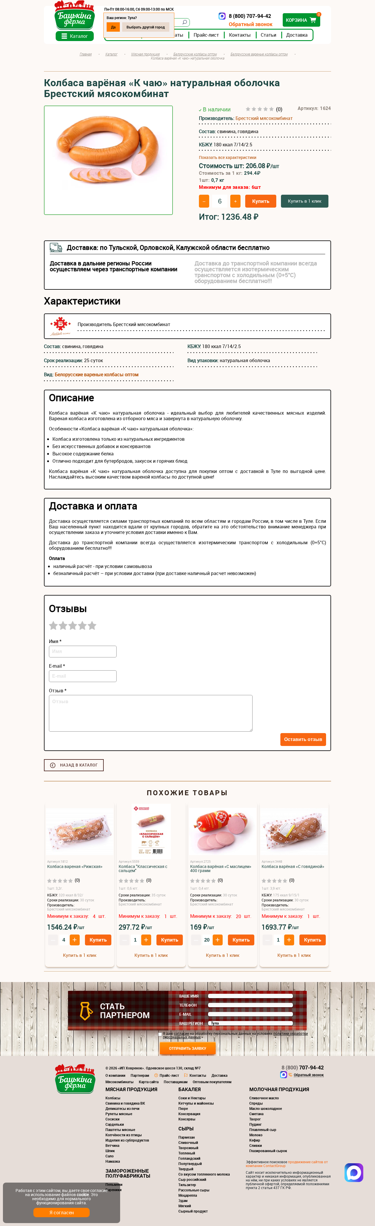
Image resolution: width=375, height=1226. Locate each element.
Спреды (256, 1103)
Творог (255, 1119)
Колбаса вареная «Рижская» (75, 866)
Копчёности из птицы (123, 1134)
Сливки (255, 1145)
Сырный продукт (193, 1211)
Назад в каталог (79, 765)
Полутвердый (190, 1163)
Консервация (189, 1113)
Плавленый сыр (262, 1129)
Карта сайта (148, 1081)
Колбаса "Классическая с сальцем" (143, 868)
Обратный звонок (250, 24)
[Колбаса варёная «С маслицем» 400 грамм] (222, 832)
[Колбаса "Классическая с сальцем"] (151, 832)
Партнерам (140, 1075)
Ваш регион (191, 1023)
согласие (181, 1033)
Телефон (188, 1005)
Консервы (186, 1119)
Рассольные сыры (193, 1190)
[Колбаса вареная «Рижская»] (79, 832)
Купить (260, 201)
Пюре (183, 1108)
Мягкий (184, 1205)
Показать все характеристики (227, 157)
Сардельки (114, 1124)
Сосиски (112, 1119)
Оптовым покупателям (212, 1081)
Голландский (189, 1158)
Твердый (185, 1168)
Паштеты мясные (120, 1129)
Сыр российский (192, 1179)
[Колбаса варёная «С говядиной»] (294, 832)
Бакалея (189, 1089)
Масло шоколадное (265, 1108)
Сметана (256, 1113)
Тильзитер (187, 1184)
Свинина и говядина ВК (125, 1103)
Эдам (183, 1200)
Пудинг (255, 1124)
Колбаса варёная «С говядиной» (293, 866)
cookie (83, 1194)
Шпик (110, 1150)
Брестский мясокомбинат (264, 118)
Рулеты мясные (118, 1113)
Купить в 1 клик (304, 201)
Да (113, 27)
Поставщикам (176, 1081)
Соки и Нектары (192, 1098)
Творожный (188, 1147)
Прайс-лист (206, 35)
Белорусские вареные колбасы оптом (97, 374)
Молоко (255, 1134)
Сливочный (188, 1142)
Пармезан (186, 1137)
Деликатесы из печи (122, 1108)
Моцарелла (187, 1195)
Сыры (186, 1128)
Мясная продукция (131, 1089)
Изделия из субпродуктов (127, 1140)
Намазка (112, 1161)
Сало (109, 1156)
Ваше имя (189, 996)
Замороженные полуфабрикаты (127, 1173)
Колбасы (112, 1098)
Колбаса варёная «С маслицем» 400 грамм (220, 868)
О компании (115, 1075)
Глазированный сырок (268, 1150)
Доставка (297, 35)
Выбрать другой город (146, 27)
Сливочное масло (264, 1098)
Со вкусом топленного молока (204, 1174)
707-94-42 (303, 1067)
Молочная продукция (279, 1089)
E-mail (185, 1014)
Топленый (186, 1153)
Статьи (268, 35)
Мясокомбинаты (119, 1081)
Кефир (254, 1140)
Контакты (240, 35)
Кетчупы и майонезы (196, 1103)
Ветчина (112, 1145)
